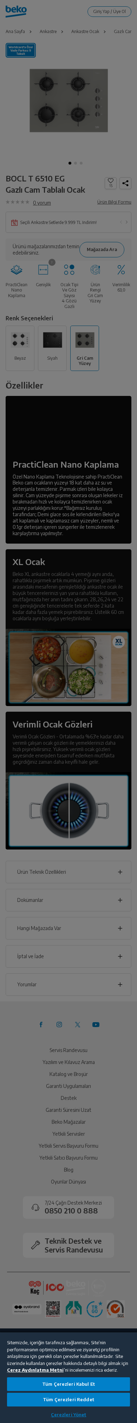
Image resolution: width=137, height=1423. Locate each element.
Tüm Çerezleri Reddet (68, 1399)
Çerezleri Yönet (68, 1414)
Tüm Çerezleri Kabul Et (68, 1384)
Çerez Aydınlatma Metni (35, 1370)
